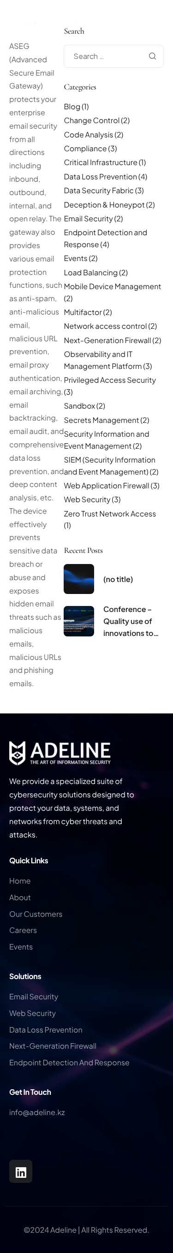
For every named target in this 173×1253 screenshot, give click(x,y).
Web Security (87, 499)
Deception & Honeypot (104, 204)
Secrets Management (101, 420)
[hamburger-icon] (163, 36)
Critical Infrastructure (100, 162)
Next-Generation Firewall (107, 340)
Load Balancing (91, 272)
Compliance (85, 148)
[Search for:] (114, 56)
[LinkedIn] (20, 1171)
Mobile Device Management (112, 286)
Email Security (88, 218)
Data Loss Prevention (100, 176)
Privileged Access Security (110, 380)
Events (75, 258)
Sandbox (79, 405)
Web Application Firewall (106, 485)
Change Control (91, 120)
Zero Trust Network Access (110, 513)
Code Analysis (88, 134)
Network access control (105, 326)
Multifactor (82, 312)
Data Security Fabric (98, 190)
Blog (72, 106)
